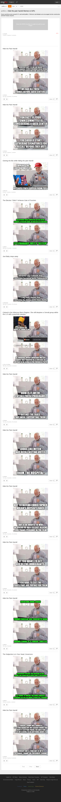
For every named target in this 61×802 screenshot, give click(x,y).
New (13, 6)
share (50, 99)
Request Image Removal (52, 779)
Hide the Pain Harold (10, 49)
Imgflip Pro (8, 777)
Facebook (19, 786)
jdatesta (5, 246)
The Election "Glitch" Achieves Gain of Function (19, 200)
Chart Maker (52, 777)
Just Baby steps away (10, 256)
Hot (10, 6)
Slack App (42, 779)
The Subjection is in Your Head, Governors (18, 654)
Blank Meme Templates (33, 777)
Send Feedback (30, 782)
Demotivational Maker (8, 779)
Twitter (24, 786)
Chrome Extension (39, 786)
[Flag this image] (57, 99)
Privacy (29, 779)
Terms (33, 779)
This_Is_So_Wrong (7, 364)
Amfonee (5, 420)
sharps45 (5, 33)
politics (3, 6)
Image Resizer (18, 779)
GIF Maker (15, 777)
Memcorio (5, 190)
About (24, 779)
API (38, 779)
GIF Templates (44, 777)
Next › (37, 766)
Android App (31, 786)
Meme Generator (23, 777)
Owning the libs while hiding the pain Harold (18, 161)
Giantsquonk (6, 302)
